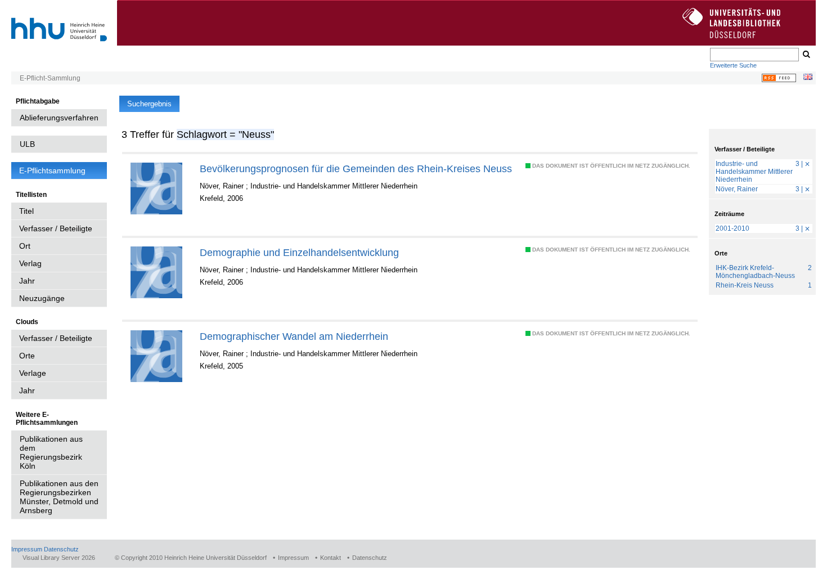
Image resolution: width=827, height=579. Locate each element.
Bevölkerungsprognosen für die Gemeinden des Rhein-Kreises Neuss (356, 168)
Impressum (26, 549)
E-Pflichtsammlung (52, 170)
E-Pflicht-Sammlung (50, 78)
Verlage (32, 373)
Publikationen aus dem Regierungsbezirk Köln (51, 452)
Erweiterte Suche (733, 65)
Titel (26, 211)
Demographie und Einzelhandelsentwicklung (299, 252)
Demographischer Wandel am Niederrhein (294, 336)
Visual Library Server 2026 (59, 557)
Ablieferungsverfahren (59, 117)
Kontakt (330, 557)
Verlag (30, 263)
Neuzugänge (42, 298)
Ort (24, 245)
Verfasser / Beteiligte (55, 228)
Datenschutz (61, 549)
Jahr (27, 280)
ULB (27, 144)
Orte (27, 355)
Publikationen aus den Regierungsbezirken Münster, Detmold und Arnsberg (59, 497)
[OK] (805, 54)
